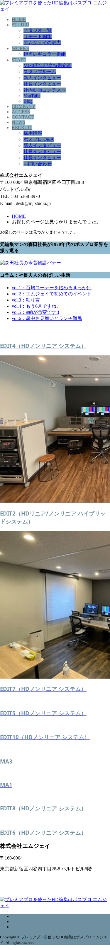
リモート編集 (37, 36)
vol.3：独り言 (26, 299)
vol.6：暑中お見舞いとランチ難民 (47, 318)
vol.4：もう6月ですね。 (36, 306)
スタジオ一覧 (37, 30)
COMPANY (23, 106)
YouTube (31, 95)
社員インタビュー (42, 83)
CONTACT (23, 116)
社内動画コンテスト (44, 90)
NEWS (18, 122)
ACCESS (21, 111)
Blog (28, 101)
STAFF (19, 59)
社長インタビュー (42, 157)
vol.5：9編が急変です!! (35, 312)
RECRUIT (22, 127)
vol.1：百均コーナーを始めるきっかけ (52, 287)
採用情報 (32, 133)
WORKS (20, 48)
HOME (19, 19)
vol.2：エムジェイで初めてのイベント (52, 293)
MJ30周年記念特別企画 (47, 65)
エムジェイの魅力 (42, 42)
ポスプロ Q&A (38, 139)
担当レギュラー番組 (44, 54)
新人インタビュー (42, 77)
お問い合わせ (37, 163)
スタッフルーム (39, 71)
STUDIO (20, 24)
